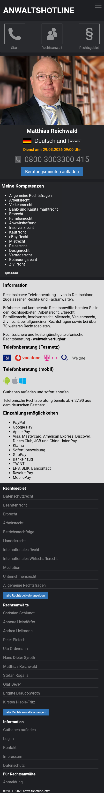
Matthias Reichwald (20, 666)
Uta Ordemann (15, 648)
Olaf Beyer (12, 684)
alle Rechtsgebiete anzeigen (25, 595)
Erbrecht (10, 514)
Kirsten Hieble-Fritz (19, 702)
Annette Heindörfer (19, 622)
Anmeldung (13, 782)
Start (15, 48)
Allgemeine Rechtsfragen (24, 585)
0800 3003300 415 (56, 159)
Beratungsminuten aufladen (52, 171)
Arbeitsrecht (13, 523)
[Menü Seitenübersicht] (98, 6)
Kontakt (9, 747)
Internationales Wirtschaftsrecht (30, 558)
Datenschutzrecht (18, 496)
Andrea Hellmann (18, 631)
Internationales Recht (21, 549)
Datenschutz (14, 765)
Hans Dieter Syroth (19, 657)
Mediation (11, 567)
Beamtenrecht (15, 505)
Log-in (8, 738)
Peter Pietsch (14, 639)
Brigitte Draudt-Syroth (21, 693)
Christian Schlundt (19, 613)
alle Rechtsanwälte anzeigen (25, 712)
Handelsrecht (14, 541)
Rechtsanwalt (52, 48)
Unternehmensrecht (19, 576)
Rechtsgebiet (89, 48)
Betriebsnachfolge (18, 532)
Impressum (11, 272)
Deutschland (50, 140)
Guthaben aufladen (19, 730)
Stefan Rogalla (16, 675)
